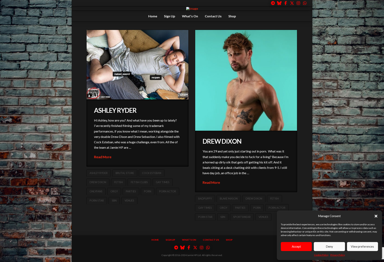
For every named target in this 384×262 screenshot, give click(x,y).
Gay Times (162, 182)
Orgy (114, 191)
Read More (102, 157)
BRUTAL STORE (125, 173)
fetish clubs (139, 182)
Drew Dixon (98, 182)
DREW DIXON (222, 141)
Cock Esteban (151, 173)
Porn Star (97, 200)
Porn (147, 191)
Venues (129, 200)
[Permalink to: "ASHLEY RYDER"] (137, 65)
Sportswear (242, 216)
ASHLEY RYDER (115, 110)
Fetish (118, 182)
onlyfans (96, 191)
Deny (329, 246)
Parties (131, 191)
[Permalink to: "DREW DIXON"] (246, 80)
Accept (296, 246)
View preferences (362, 246)
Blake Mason (229, 198)
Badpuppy (205, 198)
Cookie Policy (321, 254)
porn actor (167, 191)
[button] (376, 216)
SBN (114, 200)
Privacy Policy (337, 254)
